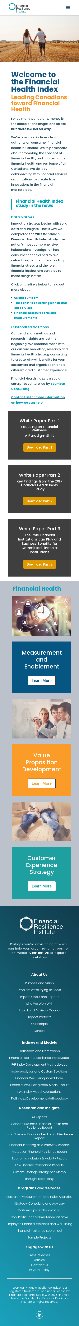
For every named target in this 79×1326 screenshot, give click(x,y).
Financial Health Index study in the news (39, 203)
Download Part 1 (39, 447)
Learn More (42, 680)
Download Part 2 (39, 501)
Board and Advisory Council (39, 1010)
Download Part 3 (39, 564)
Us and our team (26, 298)
